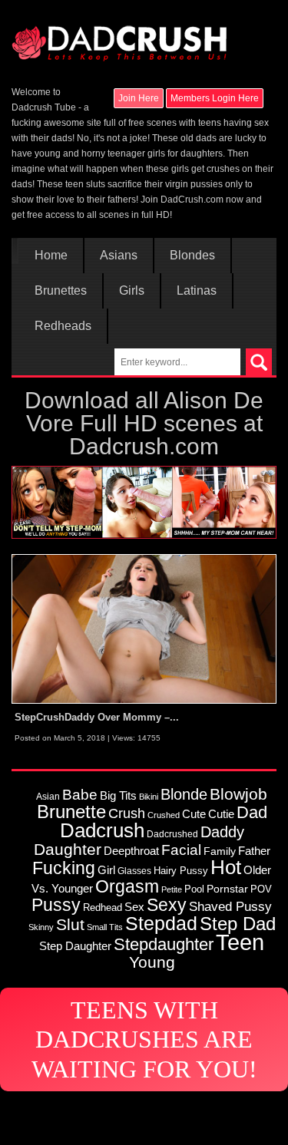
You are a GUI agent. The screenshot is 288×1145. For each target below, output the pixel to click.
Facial (181, 850)
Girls (131, 291)
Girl (106, 869)
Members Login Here (214, 98)
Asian (48, 796)
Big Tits (118, 795)
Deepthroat (131, 850)
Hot (225, 867)
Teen (240, 942)
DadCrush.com (192, 199)
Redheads (63, 326)
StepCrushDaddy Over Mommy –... (97, 717)
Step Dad (238, 923)
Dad (252, 812)
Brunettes (61, 291)
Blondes (192, 255)
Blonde (184, 794)
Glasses (134, 871)
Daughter (67, 849)
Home (51, 255)
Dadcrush (102, 830)
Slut (70, 924)
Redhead (102, 907)
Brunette (71, 812)
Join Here (138, 98)
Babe (80, 794)
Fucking (63, 868)
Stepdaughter (164, 944)
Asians (118, 255)
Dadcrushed (172, 834)
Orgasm (127, 886)
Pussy (56, 905)
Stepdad (161, 923)
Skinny (41, 927)
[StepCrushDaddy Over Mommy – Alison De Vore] (144, 628)
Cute (194, 814)
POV (261, 889)
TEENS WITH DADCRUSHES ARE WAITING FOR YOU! (144, 1039)
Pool (194, 889)
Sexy (167, 905)
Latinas (197, 291)
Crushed (163, 815)
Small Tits (105, 927)
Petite (171, 889)
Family (220, 851)
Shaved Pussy (230, 906)
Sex (134, 907)
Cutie (221, 813)
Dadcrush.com (144, 446)
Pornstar (227, 889)
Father (254, 851)
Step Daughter (75, 945)
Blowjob (238, 794)
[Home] (119, 36)
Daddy (222, 831)
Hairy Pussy (181, 870)
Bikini (148, 796)
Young (152, 962)
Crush (126, 813)
